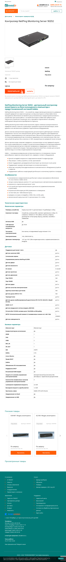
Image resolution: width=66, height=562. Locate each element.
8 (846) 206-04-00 (15, 532)
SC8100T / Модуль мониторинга (21, 416)
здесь (48, 559)
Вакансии (10, 487)
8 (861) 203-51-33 (17, 530)
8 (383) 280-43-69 (18, 528)
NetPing (47, 71)
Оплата (9, 503)
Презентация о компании (14, 492)
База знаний (39, 501)
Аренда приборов (41, 480)
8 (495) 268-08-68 (15, 523)
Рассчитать (20, 453)
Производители (41, 503)
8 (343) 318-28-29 (19, 526)
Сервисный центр (41, 498)
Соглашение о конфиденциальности (47, 505)
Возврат (9, 508)
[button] (60, 436)
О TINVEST (10, 480)
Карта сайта (39, 513)
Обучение (39, 482)
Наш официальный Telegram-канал (15, 544)
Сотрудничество (12, 489)
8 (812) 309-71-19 (20, 525)
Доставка (9, 505)
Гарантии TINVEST (12, 498)
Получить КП (14, 91)
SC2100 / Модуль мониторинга (45, 416)
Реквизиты (10, 510)
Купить (30, 91)
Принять (61, 558)
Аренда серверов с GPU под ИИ (45, 487)
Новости (9, 482)
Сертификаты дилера (13, 501)
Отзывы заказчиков (13, 484)
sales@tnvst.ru (22, 535)
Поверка (38, 484)
